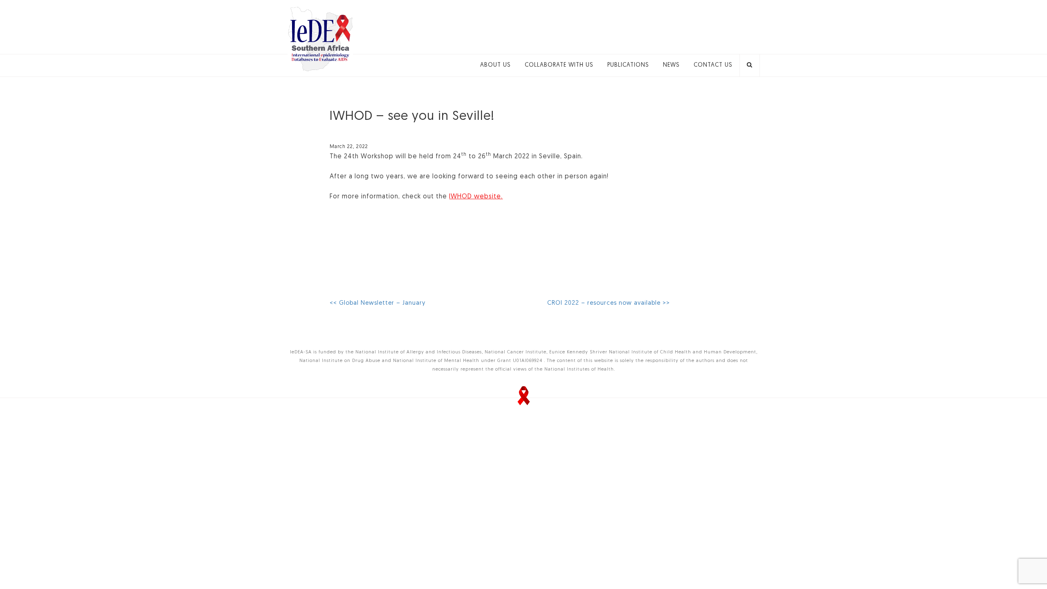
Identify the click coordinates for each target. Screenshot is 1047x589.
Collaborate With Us (559, 65)
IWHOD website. (476, 196)
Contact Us (713, 65)
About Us (495, 65)
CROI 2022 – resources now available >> (608, 303)
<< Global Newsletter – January (377, 303)
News (671, 65)
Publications (628, 65)
